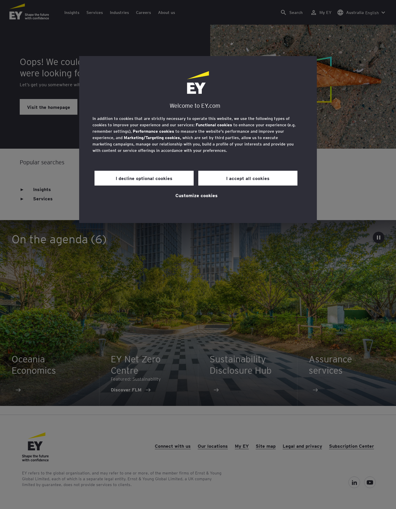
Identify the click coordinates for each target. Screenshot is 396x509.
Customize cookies (196, 195)
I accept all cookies (248, 178)
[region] (198, 139)
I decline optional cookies (144, 178)
